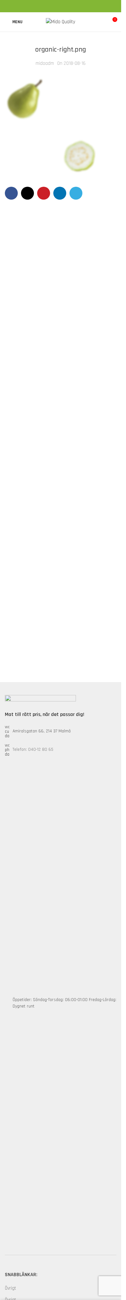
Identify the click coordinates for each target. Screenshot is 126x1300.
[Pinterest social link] (61, 6)
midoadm (45, 63)
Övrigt (10, 1288)
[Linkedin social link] (68, 6)
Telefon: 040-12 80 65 (33, 749)
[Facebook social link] (45, 6)
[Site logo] (60, 22)
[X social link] (53, 6)
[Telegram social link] (76, 6)
